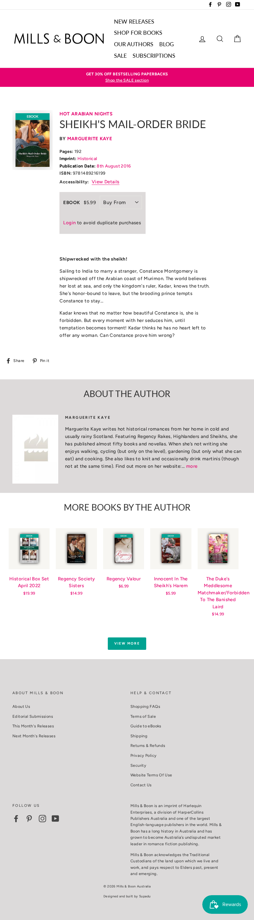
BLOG (166, 44)
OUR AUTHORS (133, 44)
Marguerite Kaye (89, 138)
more (192, 466)
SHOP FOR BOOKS (138, 32)
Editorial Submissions (32, 716)
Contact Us (141, 785)
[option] (127, 77)
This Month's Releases (33, 726)
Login (69, 223)
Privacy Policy (143, 755)
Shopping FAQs (145, 706)
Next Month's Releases (33, 736)
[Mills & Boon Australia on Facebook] (16, 818)
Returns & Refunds (147, 745)
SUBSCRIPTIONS (154, 55)
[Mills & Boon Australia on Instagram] (42, 818)
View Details (106, 182)
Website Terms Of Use (151, 775)
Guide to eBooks (145, 726)
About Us (21, 706)
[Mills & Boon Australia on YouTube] (55, 818)
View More (127, 643)
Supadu (145, 896)
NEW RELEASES (134, 21)
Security (138, 765)
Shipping (138, 736)
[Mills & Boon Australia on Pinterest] (29, 818)
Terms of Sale (143, 716)
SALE (120, 55)
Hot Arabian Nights (85, 114)
